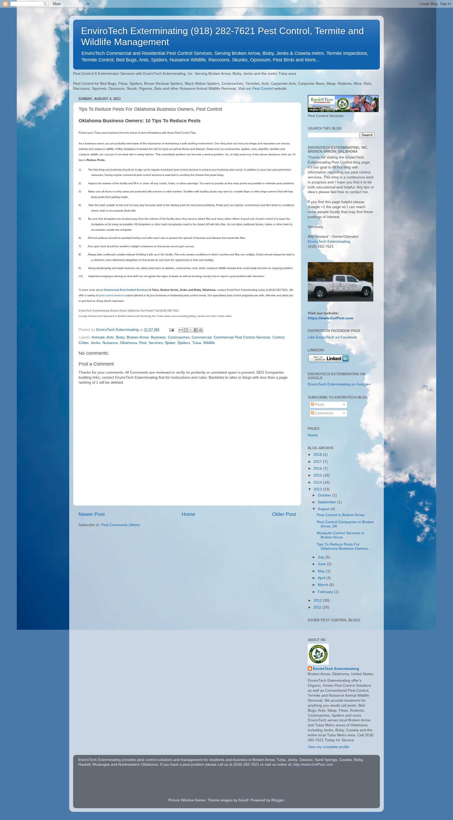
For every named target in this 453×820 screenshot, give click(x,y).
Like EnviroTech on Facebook (332, 337)
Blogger (277, 800)
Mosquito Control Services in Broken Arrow (340, 535)
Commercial (202, 337)
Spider (170, 343)
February (326, 592)
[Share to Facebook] (195, 330)
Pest (143, 343)
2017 (318, 462)
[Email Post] (171, 330)
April (322, 578)
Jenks (95, 343)
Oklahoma (128, 343)
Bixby (120, 337)
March (323, 585)
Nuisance (110, 343)
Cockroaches (179, 337)
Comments (323, 413)
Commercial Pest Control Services (126, 289)
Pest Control (262, 89)
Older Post (284, 514)
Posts (319, 404)
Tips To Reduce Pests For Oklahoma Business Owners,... (344, 546)
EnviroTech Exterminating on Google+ (339, 384)
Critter (84, 343)
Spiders (183, 343)
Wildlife (209, 343)
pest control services (111, 295)
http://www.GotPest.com (313, 764)
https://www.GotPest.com (330, 318)
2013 (318, 489)
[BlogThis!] (185, 330)
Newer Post (91, 514)
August (324, 509)
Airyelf (243, 800)
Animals (98, 337)
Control (278, 337)
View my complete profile (328, 747)
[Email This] (181, 330)
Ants (110, 337)
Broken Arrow (138, 337)
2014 (318, 482)
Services (156, 343)
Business (158, 337)
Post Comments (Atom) (120, 525)
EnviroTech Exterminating (329, 242)
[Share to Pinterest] (200, 330)
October (325, 495)
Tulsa (196, 343)
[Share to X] (190, 330)
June (322, 564)
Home (188, 514)
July (321, 557)
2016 (318, 468)
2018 (318, 455)
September (327, 502)
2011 (318, 607)
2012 (318, 600)
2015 (318, 475)
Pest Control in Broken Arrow (340, 515)
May (322, 571)
